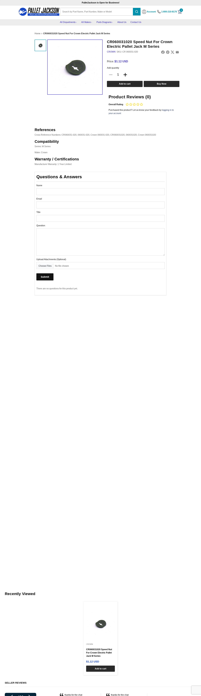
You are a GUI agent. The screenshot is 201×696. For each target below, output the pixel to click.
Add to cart (124, 84)
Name (39, 185)
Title (38, 212)
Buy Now (161, 84)
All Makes (86, 22)
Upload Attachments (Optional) (51, 259)
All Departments (67, 22)
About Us (121, 22)
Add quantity (113, 68)
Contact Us (135, 22)
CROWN (111, 52)
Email (39, 199)
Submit (45, 276)
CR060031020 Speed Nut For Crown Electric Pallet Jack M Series (76, 33)
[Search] (136, 11)
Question (40, 225)
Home (37, 33)
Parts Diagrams (104, 22)
